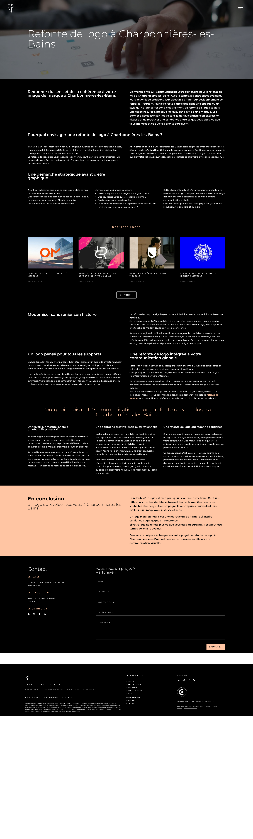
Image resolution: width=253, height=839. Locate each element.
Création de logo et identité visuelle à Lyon (76, 705)
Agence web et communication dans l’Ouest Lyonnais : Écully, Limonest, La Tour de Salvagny (59, 703)
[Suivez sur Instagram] (34, 614)
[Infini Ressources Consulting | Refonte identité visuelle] (101, 254)
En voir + (126, 295)
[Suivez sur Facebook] (39, 614)
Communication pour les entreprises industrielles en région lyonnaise (52, 711)
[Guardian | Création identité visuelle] (152, 254)
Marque (38, 281)
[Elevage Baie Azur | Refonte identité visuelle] (202, 254)
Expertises (132, 688)
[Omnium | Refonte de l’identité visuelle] (50, 254)
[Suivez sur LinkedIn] (29, 614)
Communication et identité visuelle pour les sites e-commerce (84, 707)
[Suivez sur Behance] (45, 614)
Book (30, 281)
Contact (131, 703)
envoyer (216, 646)
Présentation (134, 684)
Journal (131, 700)
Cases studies (134, 691)
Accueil (130, 681)
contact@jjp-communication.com (46, 582)
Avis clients (133, 697)
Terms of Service (190, 708)
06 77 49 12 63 (34, 586)
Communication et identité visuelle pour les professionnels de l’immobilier (93, 709)
